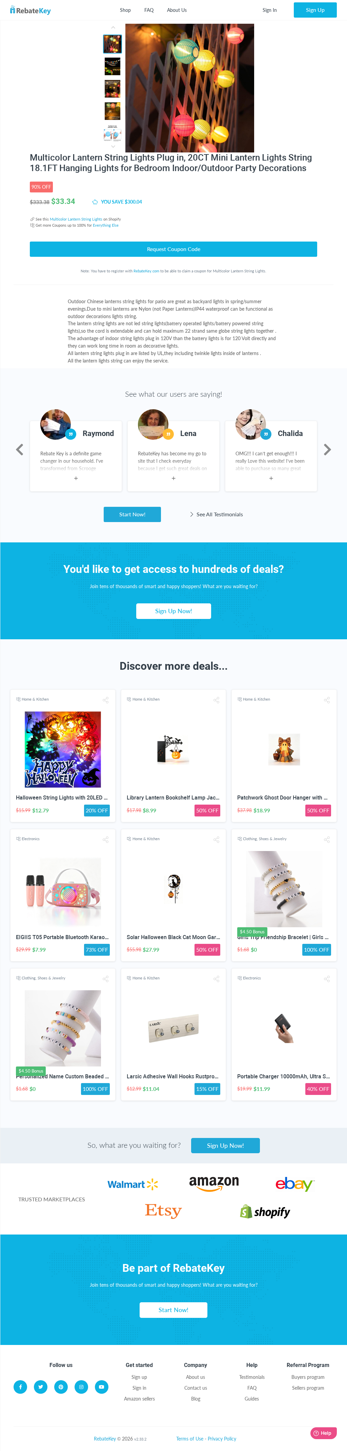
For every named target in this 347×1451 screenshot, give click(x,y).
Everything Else (106, 225)
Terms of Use (189, 1439)
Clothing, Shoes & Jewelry (265, 838)
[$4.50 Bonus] (284, 889)
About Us (177, 10)
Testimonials (252, 1377)
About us (195, 1377)
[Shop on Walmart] (132, 1190)
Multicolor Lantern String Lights (76, 219)
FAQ (149, 10)
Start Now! (132, 514)
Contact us (195, 1388)
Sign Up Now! (173, 611)
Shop (125, 10)
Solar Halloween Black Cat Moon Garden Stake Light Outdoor (201, 937)
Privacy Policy (222, 1439)
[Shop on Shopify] (265, 1217)
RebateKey (105, 1439)
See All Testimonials (219, 514)
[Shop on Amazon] (214, 1190)
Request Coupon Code (173, 249)
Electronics (31, 838)
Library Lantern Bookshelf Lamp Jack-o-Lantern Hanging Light (203, 797)
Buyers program (308, 1377)
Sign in (139, 1388)
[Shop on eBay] (295, 1190)
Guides (252, 1399)
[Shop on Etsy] (163, 1217)
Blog (195, 1399)
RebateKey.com (146, 271)
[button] (106, 700)
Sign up (139, 1377)
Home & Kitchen (35, 699)
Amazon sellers (139, 1399)
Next (327, 449)
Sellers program (308, 1388)
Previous (19, 449)
